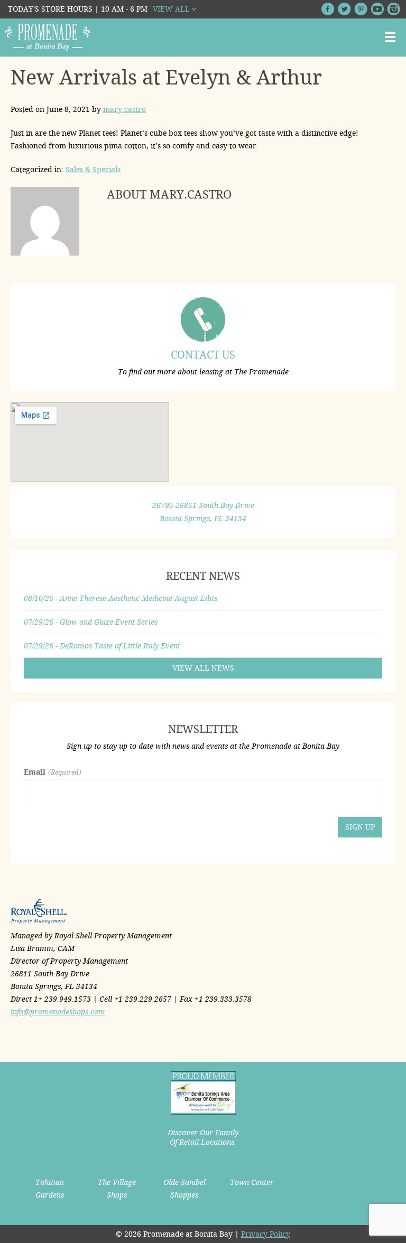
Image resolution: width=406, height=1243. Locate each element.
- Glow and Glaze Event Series (91, 622)
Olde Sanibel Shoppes (184, 1188)
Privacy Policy (265, 1234)
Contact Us (203, 355)
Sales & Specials (93, 169)
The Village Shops (117, 1188)
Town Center (252, 1182)
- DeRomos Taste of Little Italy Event (102, 646)
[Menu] (390, 37)
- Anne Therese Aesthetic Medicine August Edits (120, 598)
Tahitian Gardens (49, 1188)
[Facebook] (328, 9)
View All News (203, 668)
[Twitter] (344, 9)
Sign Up (360, 827)
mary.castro (124, 109)
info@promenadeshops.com (58, 1011)
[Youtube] (377, 9)
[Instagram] (393, 9)
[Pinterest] (360, 9)
